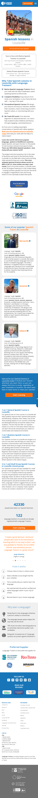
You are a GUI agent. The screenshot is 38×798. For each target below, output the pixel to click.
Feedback (4, 720)
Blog (3, 712)
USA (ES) (28, 705)
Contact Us (5, 705)
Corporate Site (6, 718)
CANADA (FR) (31, 708)
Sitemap (4, 725)
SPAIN (21, 720)
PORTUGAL (23, 723)
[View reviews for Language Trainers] (19, 790)
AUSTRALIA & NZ (24, 713)
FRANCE (22, 726)
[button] (15, 560)
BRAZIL (22, 715)
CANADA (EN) (23, 708)
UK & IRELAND (24, 710)
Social (3, 715)
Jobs (3, 710)
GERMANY (23, 718)
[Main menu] (35, 3)
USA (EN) (22, 705)
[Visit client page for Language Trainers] (19, 784)
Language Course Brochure (9, 723)
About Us (4, 707)
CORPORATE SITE (24, 728)
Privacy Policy (5, 728)
